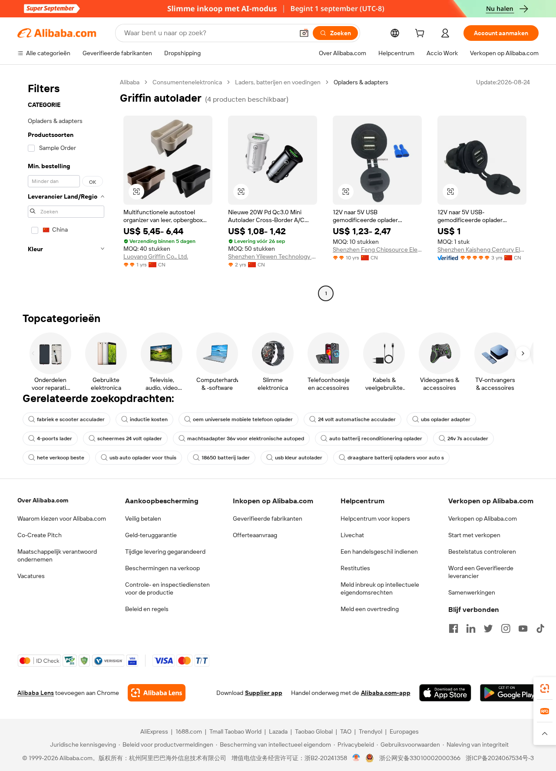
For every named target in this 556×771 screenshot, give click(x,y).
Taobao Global (314, 731)
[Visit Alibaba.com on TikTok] (540, 628)
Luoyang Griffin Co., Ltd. (155, 256)
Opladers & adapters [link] (361, 82)
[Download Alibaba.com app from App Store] (445, 692)
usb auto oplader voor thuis (142, 458)
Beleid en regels (147, 608)
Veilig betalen (143, 518)
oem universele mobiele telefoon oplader (243, 419)
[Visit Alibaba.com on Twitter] (488, 628)
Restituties (355, 568)
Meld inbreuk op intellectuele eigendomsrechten (380, 588)
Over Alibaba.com (42, 500)
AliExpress (154, 731)
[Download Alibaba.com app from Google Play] (509, 692)
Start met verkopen (474, 535)
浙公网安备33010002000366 (419, 757)
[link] (544, 688)
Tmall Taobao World (235, 731)
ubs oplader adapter (445, 419)
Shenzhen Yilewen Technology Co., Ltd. (272, 256)
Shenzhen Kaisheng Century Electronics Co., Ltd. (481, 249)
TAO (345, 731)
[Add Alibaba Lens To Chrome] (156, 692)
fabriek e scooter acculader (71, 419)
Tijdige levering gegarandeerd (165, 551)
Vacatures (31, 575)
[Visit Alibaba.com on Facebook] (453, 628)
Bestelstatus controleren (482, 551)
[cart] (421, 34)
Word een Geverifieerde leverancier (480, 572)
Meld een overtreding (370, 608)
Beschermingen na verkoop (162, 568)
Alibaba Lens (35, 692)
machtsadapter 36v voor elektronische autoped (245, 438)
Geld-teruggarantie (151, 535)
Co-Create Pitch (39, 535)
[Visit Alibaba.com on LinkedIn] (471, 628)
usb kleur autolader (298, 458)
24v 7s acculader (467, 438)
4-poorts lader (54, 438)
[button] (304, 33)
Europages (404, 731)
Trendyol (370, 731)
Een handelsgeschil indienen (379, 551)
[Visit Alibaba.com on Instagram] (505, 628)
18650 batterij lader (226, 458)
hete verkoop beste (60, 458)
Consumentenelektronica (187, 82)
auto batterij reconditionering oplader (375, 438)
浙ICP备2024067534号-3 (500, 757)
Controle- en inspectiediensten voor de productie (167, 588)
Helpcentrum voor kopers (375, 518)
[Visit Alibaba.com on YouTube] (523, 628)
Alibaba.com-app (385, 692)
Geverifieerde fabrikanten (267, 518)
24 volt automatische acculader (357, 419)
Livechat (352, 535)
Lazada (278, 731)
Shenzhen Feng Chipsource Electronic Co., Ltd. (377, 249)
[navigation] (66, 189)
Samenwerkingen (471, 592)
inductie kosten (149, 419)
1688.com (188, 731)
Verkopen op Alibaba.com (482, 518)
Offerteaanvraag (255, 535)
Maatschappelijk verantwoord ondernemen (57, 555)
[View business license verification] (356, 758)
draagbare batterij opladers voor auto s (396, 458)
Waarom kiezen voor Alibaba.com (61, 518)
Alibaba (129, 82)
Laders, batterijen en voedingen (278, 82)
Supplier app (263, 692)
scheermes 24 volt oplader (129, 438)
